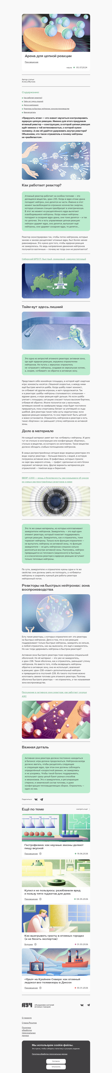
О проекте (27, 1017)
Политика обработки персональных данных (29, 1031)
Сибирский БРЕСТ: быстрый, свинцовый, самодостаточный (54, 259)
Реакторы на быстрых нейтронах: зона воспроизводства (46, 109)
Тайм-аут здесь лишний (33, 101)
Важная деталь (30, 112)
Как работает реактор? (33, 98)
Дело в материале (31, 105)
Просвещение (31, 62)
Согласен (56, 1061)
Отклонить (56, 1067)
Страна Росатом (29, 1022)
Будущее (28, 944)
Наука (69, 67)
